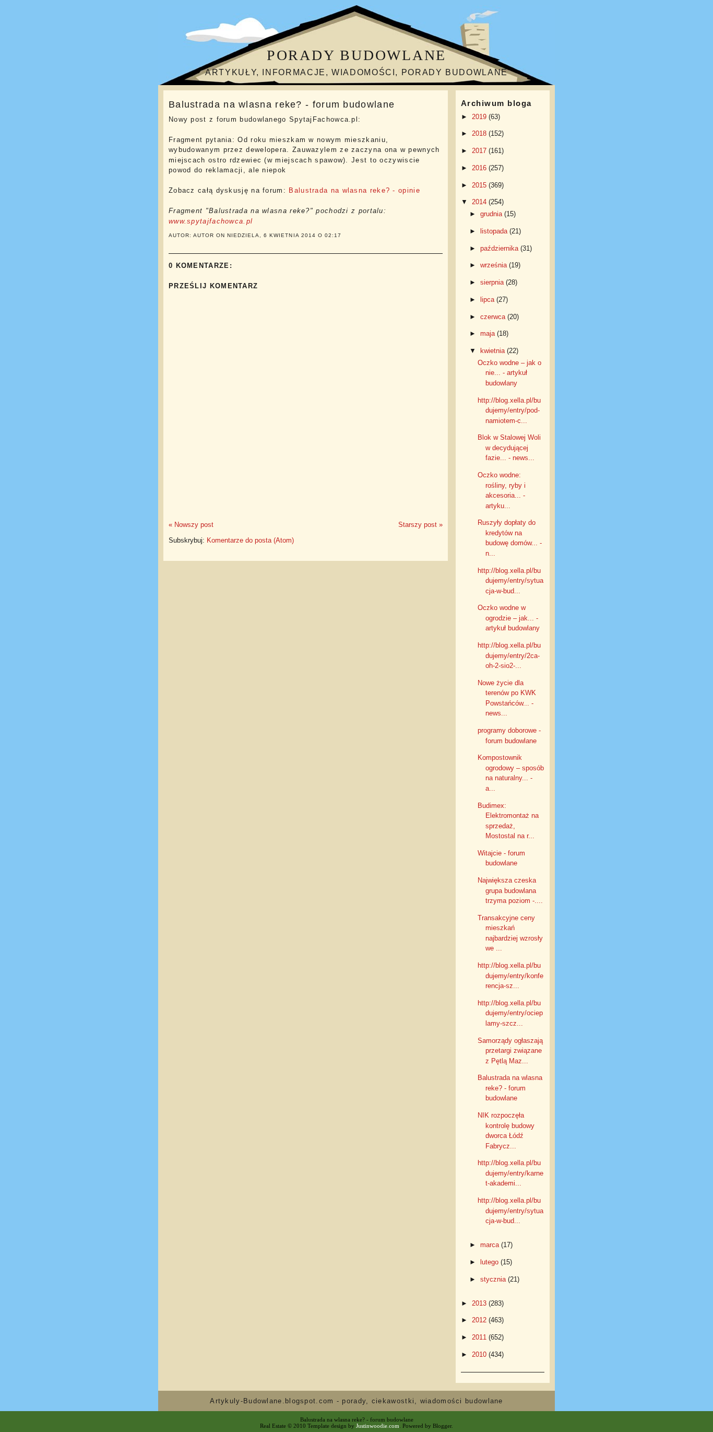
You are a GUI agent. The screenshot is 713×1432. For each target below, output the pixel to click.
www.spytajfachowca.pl (211, 221)
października (500, 248)
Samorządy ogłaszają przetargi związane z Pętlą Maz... (510, 1051)
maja (488, 333)
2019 (480, 117)
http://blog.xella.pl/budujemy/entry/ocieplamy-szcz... (510, 1013)
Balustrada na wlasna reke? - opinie (354, 190)
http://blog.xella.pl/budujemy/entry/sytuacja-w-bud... (510, 581)
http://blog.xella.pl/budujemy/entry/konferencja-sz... (510, 975)
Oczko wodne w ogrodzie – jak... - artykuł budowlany (509, 618)
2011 (480, 1337)
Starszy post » (420, 525)
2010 (480, 1354)
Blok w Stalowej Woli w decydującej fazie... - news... (509, 447)
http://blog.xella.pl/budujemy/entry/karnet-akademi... (510, 1173)
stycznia (494, 1279)
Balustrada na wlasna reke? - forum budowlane (282, 104)
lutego (490, 1262)
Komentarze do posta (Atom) (250, 540)
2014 (480, 202)
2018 (480, 133)
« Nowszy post (191, 525)
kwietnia (493, 351)
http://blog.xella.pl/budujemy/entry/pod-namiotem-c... (509, 410)
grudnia (492, 214)
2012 (480, 1320)
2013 (480, 1303)
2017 (480, 151)
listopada (494, 231)
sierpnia (493, 282)
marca (490, 1245)
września (494, 265)
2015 (480, 185)
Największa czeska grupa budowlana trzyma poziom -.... (510, 890)
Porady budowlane (356, 55)
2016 (480, 168)
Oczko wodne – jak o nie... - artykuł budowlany (509, 373)
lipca (488, 299)
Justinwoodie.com (377, 1426)
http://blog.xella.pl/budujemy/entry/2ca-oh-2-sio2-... (509, 655)
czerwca (493, 317)
